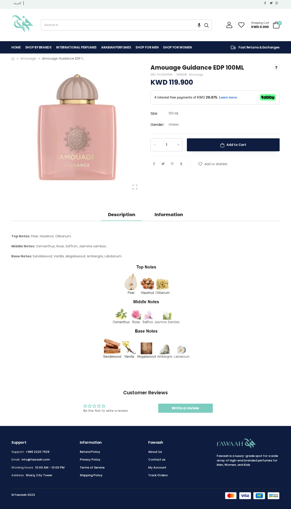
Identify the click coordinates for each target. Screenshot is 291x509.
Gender (157, 124)
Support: (17, 452)
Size (154, 113)
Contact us (156, 459)
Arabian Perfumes (116, 47)
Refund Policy (90, 452)
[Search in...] (206, 25)
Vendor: (182, 75)
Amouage (196, 75)
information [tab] (169, 214)
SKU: (154, 75)
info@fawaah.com (36, 459)
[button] (199, 25)
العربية (17, 3)
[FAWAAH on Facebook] (266, 3)
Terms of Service (92, 467)
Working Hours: (22, 467)
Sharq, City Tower (39, 475)
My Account (157, 467)
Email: (15, 459)
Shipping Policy (91, 475)
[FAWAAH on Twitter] (271, 3)
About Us (155, 452)
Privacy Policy (90, 459)
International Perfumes (76, 47)
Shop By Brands (38, 47)
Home (16, 47)
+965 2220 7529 (37, 452)
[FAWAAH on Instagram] (276, 3)
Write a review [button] (185, 408)
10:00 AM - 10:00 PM (50, 467)
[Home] (13, 58)
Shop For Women (177, 47)
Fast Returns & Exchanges (259, 47)
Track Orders (158, 475)
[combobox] (121, 25)
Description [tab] (121, 214)
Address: (17, 475)
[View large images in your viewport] (134, 187)
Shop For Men (146, 47)
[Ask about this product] (276, 67)
